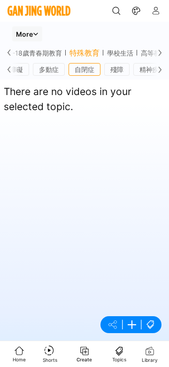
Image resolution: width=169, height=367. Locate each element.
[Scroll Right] (157, 52)
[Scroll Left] (11, 52)
